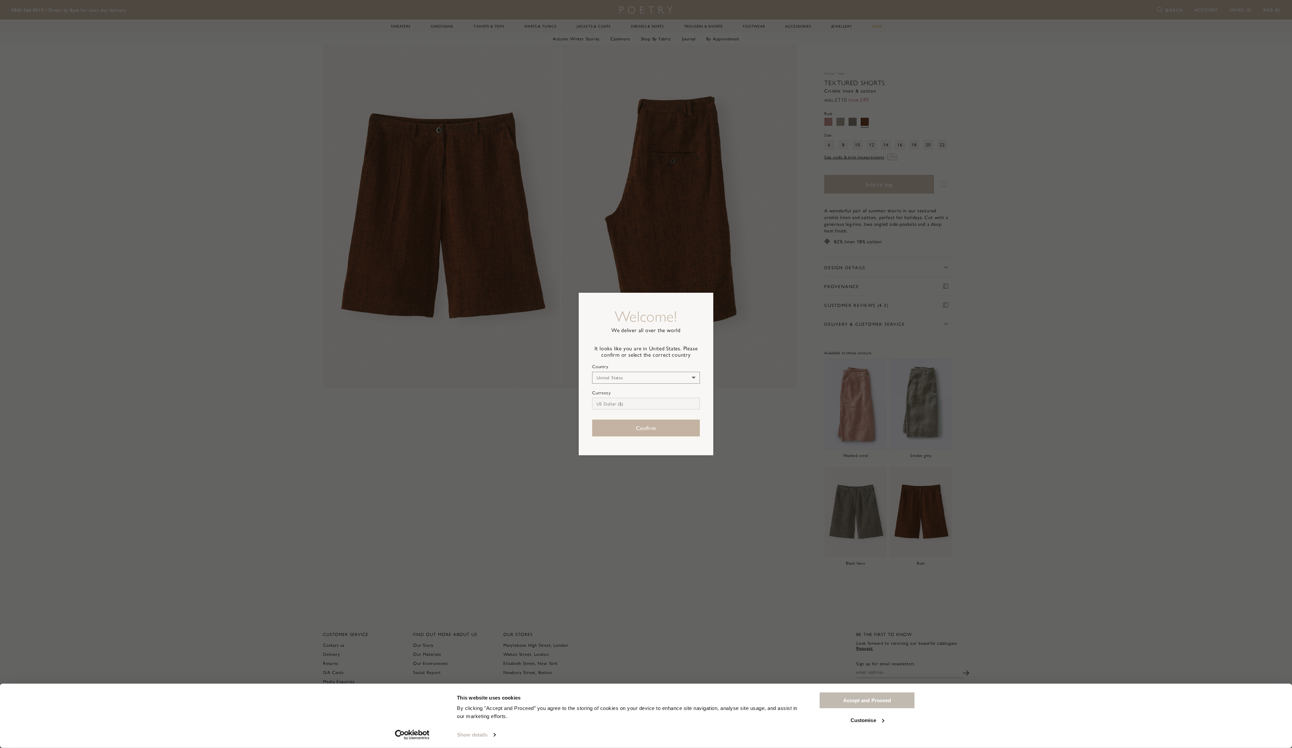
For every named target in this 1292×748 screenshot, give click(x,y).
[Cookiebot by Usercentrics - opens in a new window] (412, 735)
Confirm (646, 428)
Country (600, 366)
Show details (472, 735)
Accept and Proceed (867, 700)
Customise (863, 720)
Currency (601, 392)
